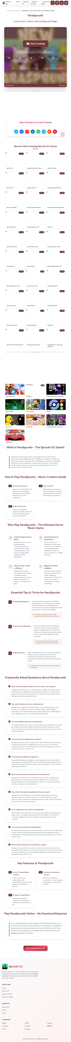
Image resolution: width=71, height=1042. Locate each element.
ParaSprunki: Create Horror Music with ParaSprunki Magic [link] (38, 10)
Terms (4, 1013)
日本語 (27, 1023)
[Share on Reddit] (49, 132)
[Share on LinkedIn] (33, 132)
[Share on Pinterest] (55, 132)
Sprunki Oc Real (34, 3)
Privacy (4, 1010)
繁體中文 (50, 1026)
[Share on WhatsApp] (38, 132)
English (4, 1023)
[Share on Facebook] (22, 132)
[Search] (53, 3)
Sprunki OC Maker (45, 3)
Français (27, 1029)
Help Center (6, 1007)
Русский (27, 1026)
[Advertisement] (35, 104)
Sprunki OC (25, 3)
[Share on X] (16, 132)
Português (5, 1026)
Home (18, 2)
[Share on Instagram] (27, 132)
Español (49, 1023)
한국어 (4, 1029)
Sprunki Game (16, 10)
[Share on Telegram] (44, 132)
